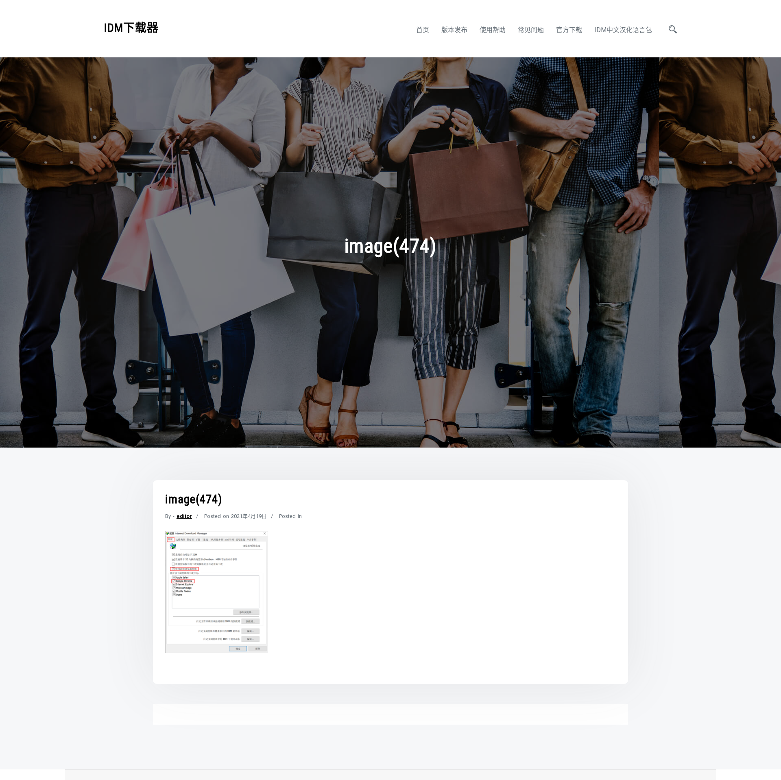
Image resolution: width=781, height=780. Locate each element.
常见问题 (531, 30)
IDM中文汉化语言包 (623, 30)
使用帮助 (493, 30)
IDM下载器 (131, 28)
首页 (422, 30)
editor (184, 516)
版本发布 (454, 30)
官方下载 (569, 30)
